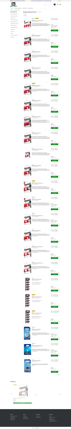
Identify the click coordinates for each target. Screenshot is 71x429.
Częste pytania (25, 417)
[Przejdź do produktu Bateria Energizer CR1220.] (27, 73)
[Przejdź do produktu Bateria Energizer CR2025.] (27, 170)
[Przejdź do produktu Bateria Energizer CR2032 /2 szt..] (27, 219)
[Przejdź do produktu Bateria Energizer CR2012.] (27, 122)
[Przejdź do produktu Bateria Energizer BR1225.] (27, 40)
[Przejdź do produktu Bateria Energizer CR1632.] (27, 235)
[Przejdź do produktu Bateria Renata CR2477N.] (27, 365)
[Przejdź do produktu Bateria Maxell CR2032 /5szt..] (27, 317)
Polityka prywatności (52, 419)
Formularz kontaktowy (52, 417)
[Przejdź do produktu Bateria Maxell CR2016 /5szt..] (27, 284)
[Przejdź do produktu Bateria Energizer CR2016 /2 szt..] (27, 154)
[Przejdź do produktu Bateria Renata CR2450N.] (27, 333)
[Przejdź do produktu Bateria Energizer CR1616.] (27, 89)
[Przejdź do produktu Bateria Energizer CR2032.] (27, 203)
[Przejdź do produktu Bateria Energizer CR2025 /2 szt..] (27, 187)
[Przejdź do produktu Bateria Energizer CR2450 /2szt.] (27, 268)
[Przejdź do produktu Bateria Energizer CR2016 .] (27, 138)
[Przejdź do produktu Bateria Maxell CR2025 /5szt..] (27, 300)
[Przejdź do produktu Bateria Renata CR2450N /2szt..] (27, 349)
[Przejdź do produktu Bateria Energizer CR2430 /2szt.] (27, 252)
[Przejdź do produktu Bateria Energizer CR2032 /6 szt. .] (27, 24)
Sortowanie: (25, 13)
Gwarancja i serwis (12, 418)
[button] (54, 4)
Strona (57, 374)
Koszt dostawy (12, 419)
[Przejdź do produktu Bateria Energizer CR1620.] (27, 105)
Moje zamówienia (38, 417)
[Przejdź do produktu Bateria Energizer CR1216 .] (27, 56)
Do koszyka (54, 30)
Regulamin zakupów (26, 418)
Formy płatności (12, 417)
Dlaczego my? (51, 418)
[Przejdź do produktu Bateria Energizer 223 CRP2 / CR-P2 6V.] (23, 390)
